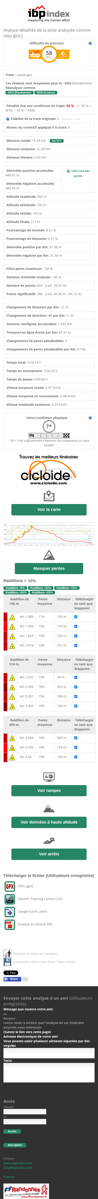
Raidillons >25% (42, 592)
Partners (9, 1177)
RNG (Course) (46, 92)
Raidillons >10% (40, 588)
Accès (12, 1131)
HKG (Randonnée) (19, 92)
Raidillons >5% (15, 588)
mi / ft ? (56, 140)
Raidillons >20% (16, 592)
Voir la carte (49, 509)
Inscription (15, 1145)
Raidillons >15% (67, 588)
